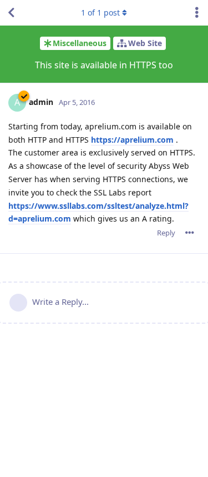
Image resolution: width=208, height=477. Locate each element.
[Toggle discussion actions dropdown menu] (197, 13)
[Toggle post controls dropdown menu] (190, 233)
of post (100, 12)
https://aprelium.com (132, 139)
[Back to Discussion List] (11, 13)
